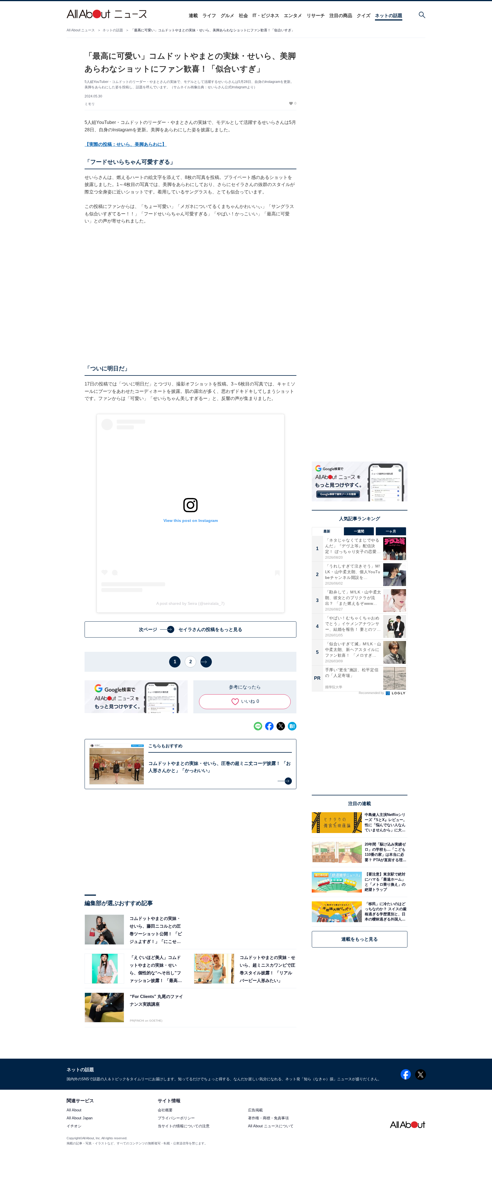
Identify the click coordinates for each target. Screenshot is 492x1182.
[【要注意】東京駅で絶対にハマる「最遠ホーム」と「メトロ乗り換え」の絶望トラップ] (384, 882)
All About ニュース (81, 30)
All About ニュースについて (271, 1126)
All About (74, 1110)
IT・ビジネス (266, 15)
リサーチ (316, 15)
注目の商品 (340, 15)
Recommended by (372, 693)
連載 (193, 15)
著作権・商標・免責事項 (268, 1118)
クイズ (363, 15)
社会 (243, 15)
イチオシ (74, 1126)
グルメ (227, 15)
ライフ (209, 15)
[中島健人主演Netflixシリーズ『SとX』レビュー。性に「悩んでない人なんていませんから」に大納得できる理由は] (384, 822)
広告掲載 (255, 1110)
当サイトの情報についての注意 (184, 1126)
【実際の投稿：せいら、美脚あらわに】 (126, 144)
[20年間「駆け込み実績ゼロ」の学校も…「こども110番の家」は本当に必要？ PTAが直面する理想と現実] (384, 852)
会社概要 (165, 1110)
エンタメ (293, 15)
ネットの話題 (388, 15)
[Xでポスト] (280, 726)
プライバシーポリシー (176, 1118)
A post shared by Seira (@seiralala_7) (190, 603)
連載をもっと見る (359, 939)
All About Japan (80, 1118)
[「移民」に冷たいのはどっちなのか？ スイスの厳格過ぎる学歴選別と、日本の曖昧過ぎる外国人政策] (384, 911)
